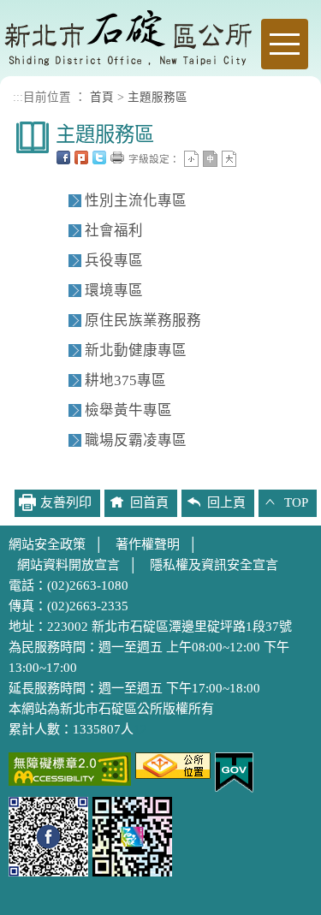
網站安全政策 (47, 544)
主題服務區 (157, 97)
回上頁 (226, 502)
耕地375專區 (125, 380)
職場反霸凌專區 (136, 440)
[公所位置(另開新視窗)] (173, 764)
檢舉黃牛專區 (128, 410)
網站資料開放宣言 (68, 565)
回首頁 (149, 502)
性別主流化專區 (136, 201)
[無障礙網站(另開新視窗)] (70, 768)
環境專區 (114, 290)
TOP (296, 502)
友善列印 (117, 157)
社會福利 (114, 231)
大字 (229, 159)
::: (18, 97)
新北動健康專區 (136, 350)
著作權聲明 (148, 544)
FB (63, 157)
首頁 (102, 97)
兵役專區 (114, 261)
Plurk (81, 157)
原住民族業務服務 (143, 320)
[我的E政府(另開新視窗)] (234, 771)
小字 (191, 159)
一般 (210, 159)
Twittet (99, 157)
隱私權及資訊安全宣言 (214, 565)
